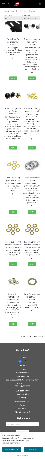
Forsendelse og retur (22, 401)
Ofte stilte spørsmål (22, 412)
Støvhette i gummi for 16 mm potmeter (32, 42)
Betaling (22, 398)
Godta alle (33, 449)
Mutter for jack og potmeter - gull (32, 109)
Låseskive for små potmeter (32, 179)
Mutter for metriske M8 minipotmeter (13, 297)
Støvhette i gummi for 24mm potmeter (13, 111)
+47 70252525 (22, 383)
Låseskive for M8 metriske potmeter (13, 243)
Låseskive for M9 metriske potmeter (32, 243)
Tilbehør (32, 11)
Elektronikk (14, 11)
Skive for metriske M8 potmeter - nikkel (32, 297)
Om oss (22, 405)
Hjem (6, 11)
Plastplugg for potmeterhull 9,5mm (13, 42)
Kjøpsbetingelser (22, 394)
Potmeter (23, 11)
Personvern (22, 408)
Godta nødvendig (11, 449)
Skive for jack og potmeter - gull (13, 179)
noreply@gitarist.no (22, 386)
